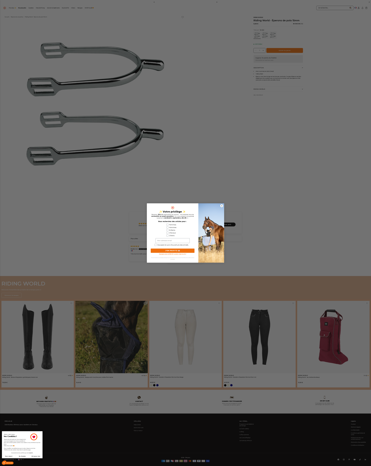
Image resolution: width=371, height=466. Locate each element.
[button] (4, 462)
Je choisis (22, 456)
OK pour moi (35, 456)
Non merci (8, 456)
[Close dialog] (221, 205)
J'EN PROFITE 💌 (172, 251)
